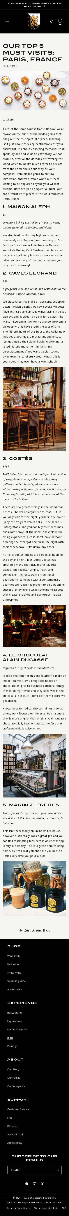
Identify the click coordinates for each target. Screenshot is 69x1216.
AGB (64, 1208)
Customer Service (18, 1109)
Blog (10, 1037)
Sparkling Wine (16, 981)
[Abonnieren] (57, 1170)
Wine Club (13, 956)
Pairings (12, 1046)
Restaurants (15, 1012)
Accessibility (14, 1142)
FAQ (9, 1118)
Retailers (12, 1126)
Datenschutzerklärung (30, 1202)
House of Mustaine (32, 1197)
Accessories (14, 989)
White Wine (14, 972)
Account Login (15, 1134)
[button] (7, 22)
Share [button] (10, 119)
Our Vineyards (16, 1086)
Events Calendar (17, 1029)
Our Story (13, 1069)
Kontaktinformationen (18, 1208)
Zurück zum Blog (37, 930)
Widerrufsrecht (54, 1202)
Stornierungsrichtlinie (46, 1208)
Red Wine (13, 964)
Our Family (13, 1077)
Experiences (14, 1021)
